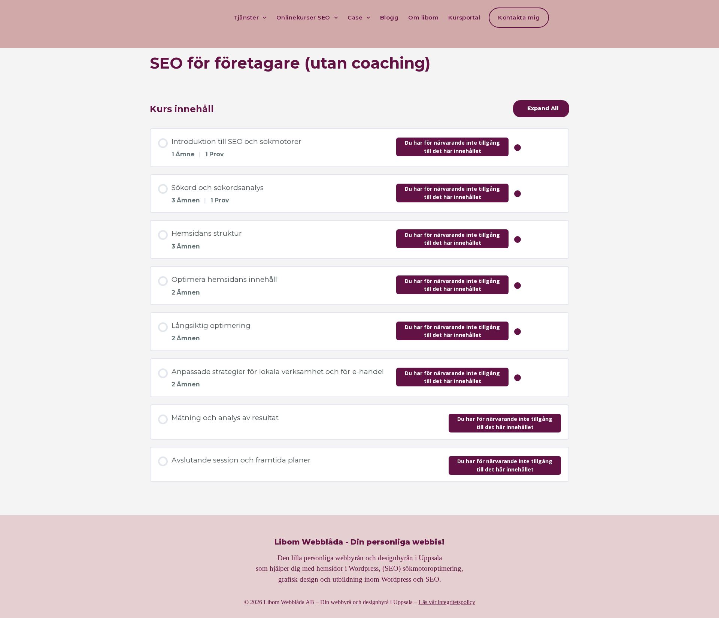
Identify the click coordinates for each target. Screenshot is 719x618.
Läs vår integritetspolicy (447, 602)
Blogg (389, 17)
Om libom (423, 17)
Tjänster (246, 17)
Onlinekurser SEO (303, 17)
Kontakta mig (519, 17)
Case (355, 17)
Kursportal (464, 17)
